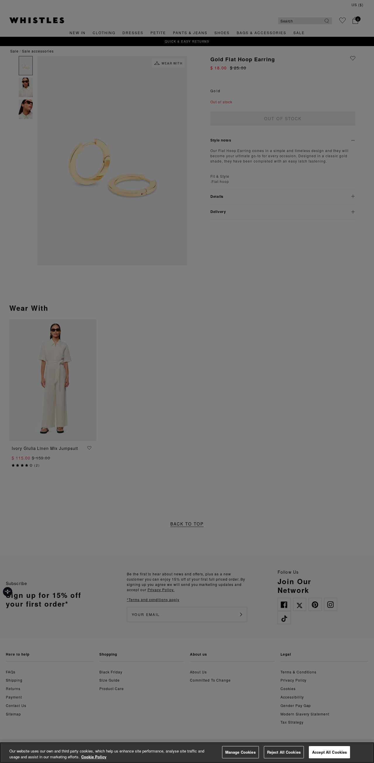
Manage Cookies (240, 752)
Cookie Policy (93, 756)
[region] (187, 752)
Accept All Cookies (329, 752)
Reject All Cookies (284, 752)
